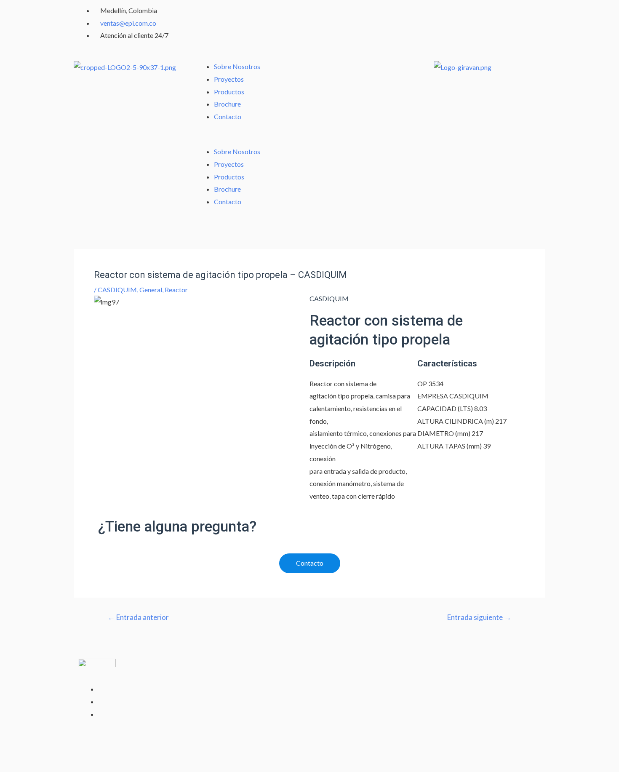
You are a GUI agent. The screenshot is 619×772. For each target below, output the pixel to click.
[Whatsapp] (320, 14)
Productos (229, 92)
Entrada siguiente (479, 617)
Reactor (176, 290)
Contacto (227, 116)
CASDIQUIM (117, 290)
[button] (249, 139)
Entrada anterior (138, 617)
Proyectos (229, 79)
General (150, 290)
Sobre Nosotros (237, 66)
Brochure (227, 104)
